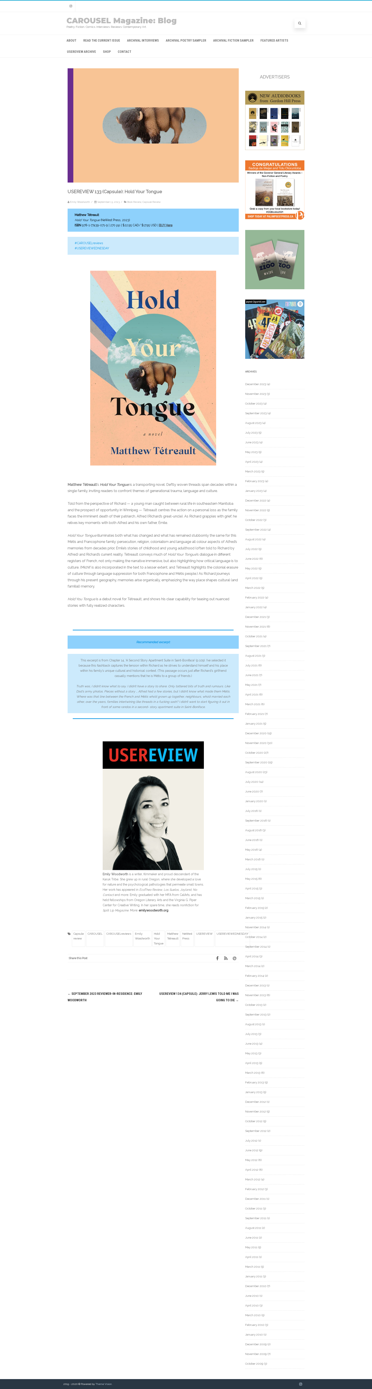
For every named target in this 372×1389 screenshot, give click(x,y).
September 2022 (256, 529)
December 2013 (255, 985)
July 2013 (251, 1034)
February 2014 (254, 975)
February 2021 (254, 714)
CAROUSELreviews (118, 933)
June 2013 (251, 1043)
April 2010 (252, 1305)
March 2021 (252, 704)
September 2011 (255, 1218)
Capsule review (78, 936)
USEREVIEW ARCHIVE (81, 52)
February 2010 (254, 1325)
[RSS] (226, 958)
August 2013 (253, 1024)
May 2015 (251, 878)
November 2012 (255, 1111)
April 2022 (252, 578)
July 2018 (251, 810)
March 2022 (252, 587)
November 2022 (255, 510)
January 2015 (253, 917)
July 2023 (251, 432)
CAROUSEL (95, 933)
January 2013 (253, 1092)
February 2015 (254, 907)
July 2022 (251, 549)
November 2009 (256, 1354)
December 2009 (256, 1344)
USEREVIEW (204, 933)
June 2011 (251, 1237)
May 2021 (251, 684)
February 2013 (254, 1082)
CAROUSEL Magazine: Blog (122, 20)
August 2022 (253, 539)
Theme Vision (104, 1384)
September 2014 (256, 946)
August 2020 (253, 772)
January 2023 (254, 490)
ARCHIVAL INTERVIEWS (143, 40)
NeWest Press (187, 936)
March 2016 (253, 859)
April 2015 (251, 888)
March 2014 (252, 966)
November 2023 (255, 393)
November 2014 (255, 927)
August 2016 (253, 830)
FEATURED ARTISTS (274, 40)
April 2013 (251, 1063)
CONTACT (124, 52)
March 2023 (252, 471)
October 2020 (254, 752)
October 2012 (253, 1121)
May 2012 (251, 1160)
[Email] (234, 958)
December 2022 (255, 500)
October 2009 (254, 1363)
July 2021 (251, 665)
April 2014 (252, 956)
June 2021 (251, 675)
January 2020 (254, 801)
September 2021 (256, 646)
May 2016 (251, 849)
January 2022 (254, 607)
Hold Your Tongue (158, 938)
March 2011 (252, 1266)
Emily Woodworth (142, 936)
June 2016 (252, 840)
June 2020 (252, 791)
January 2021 (253, 723)
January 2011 (253, 1276)
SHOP (107, 52)
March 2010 (253, 1315)
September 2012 (256, 1131)
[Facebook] (217, 958)
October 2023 (254, 403)
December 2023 (255, 384)
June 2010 (252, 1295)
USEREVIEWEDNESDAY (232, 933)
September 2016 (256, 820)
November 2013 (255, 995)
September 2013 (256, 1014)
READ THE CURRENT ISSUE (101, 40)
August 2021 (253, 655)
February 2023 (254, 481)
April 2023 (252, 461)
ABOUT (71, 40)
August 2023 (253, 423)
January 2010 (254, 1334)
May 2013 (251, 1053)
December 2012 (255, 1101)
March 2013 (252, 1072)
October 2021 (253, 636)
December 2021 (255, 617)
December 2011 (255, 1198)
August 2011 (253, 1228)
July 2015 (251, 869)
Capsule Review (152, 201)
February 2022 (254, 597)
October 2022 (254, 520)
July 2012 (251, 1140)
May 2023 (251, 452)
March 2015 (252, 898)
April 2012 (251, 1169)
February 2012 (254, 1189)
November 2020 (256, 743)
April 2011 (251, 1257)
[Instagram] (71, 6)
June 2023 (252, 442)
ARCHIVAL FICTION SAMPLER (233, 40)
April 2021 (251, 694)
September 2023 (256, 413)
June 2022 (252, 558)
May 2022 (251, 568)
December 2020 (256, 733)
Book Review (134, 201)
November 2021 (255, 626)
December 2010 (255, 1286)
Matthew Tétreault (172, 936)
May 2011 (251, 1247)
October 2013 (253, 1004)
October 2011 (253, 1208)
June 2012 (251, 1150)
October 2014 (254, 937)
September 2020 (256, 762)
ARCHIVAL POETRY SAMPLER (186, 40)
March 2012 (252, 1179)
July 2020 (251, 781)
